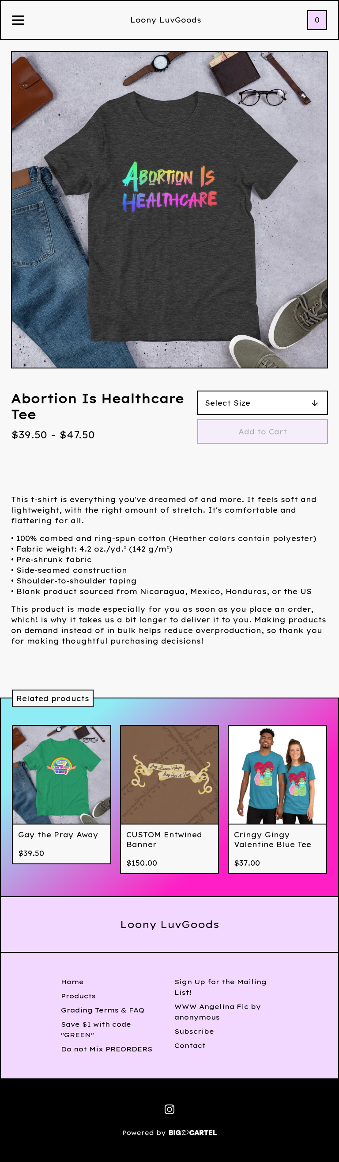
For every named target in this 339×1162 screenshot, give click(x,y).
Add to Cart (262, 431)
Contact (190, 1045)
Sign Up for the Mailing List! (220, 987)
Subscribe (194, 1031)
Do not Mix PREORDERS (106, 1049)
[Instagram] (169, 1109)
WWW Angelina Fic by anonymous (217, 1011)
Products (78, 996)
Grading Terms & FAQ (102, 1010)
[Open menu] (18, 20)
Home (72, 982)
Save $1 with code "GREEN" (96, 1029)
